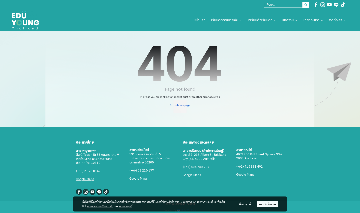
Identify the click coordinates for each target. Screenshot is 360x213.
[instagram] (323, 5)
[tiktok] (343, 5)
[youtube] (329, 5)
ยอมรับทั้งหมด (267, 204)
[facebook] (316, 5)
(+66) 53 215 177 (141, 170)
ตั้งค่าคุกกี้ (245, 204)
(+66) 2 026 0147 (88, 171)
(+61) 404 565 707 (196, 167)
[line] (336, 5)
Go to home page (180, 105)
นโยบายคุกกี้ (125, 206)
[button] (286, 5)
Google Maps (85, 179)
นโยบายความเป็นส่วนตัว (100, 206)
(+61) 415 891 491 (249, 166)
